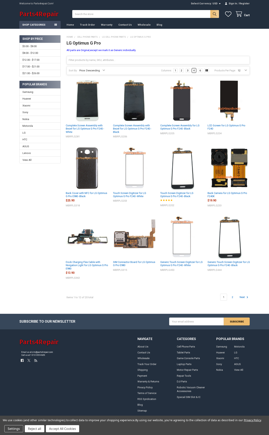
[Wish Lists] (229, 14)
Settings (14, 429)
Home (70, 24)
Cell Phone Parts (186, 346)
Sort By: (73, 70)
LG (24, 132)
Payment (142, 375)
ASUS (25, 146)
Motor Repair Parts (187, 369)
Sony (25, 112)
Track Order (87, 24)
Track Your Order (146, 364)
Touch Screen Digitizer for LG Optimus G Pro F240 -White (129, 195)
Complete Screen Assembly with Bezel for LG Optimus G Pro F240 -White (85, 128)
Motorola (27, 125)
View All (27, 159)
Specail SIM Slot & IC (188, 397)
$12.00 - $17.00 (30, 59)
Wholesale (144, 24)
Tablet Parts (183, 352)
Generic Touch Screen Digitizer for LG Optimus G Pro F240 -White (181, 264)
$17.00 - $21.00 (30, 66)
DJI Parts (182, 381)
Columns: (166, 70)
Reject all (34, 429)
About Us (142, 346)
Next (242, 297)
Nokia (25, 119)
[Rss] (36, 360)
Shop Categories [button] (33, 24)
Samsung (27, 91)
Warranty (106, 24)
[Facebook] (22, 360)
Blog (159, 24)
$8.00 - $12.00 (30, 52)
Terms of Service (146, 393)
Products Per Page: (225, 70)
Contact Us (125, 24)
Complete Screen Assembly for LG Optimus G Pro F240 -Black (179, 127)
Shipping (142, 369)
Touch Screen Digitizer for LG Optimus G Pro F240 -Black (176, 195)
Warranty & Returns (148, 381)
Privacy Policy (145, 387)
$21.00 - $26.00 (30, 73)
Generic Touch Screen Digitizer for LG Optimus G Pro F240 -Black (229, 264)
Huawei (26, 98)
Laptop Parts (184, 364)
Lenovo (26, 153)
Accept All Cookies (62, 429)
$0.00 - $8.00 (29, 46)
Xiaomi (26, 105)
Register (244, 3)
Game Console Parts (188, 358)
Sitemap (142, 410)
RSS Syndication (146, 399)
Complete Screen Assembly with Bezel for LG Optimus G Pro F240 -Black (132, 128)
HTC (24, 139)
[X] (29, 360)
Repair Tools (184, 375)
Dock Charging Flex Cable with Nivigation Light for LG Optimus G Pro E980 (87, 265)
